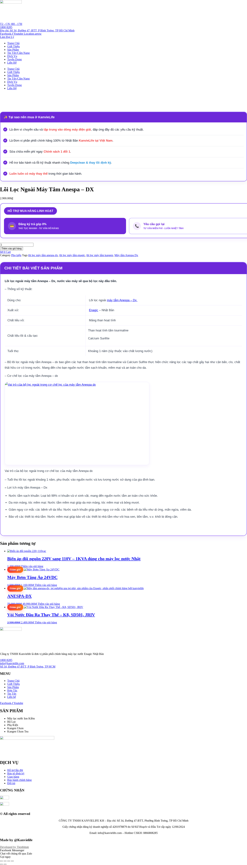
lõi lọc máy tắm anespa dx (43, 255)
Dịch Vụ (12, 56)
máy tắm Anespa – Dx (122, 300)
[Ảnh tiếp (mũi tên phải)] (5, 864)
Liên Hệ (12, 62)
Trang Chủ (13, 43)
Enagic (93, 310)
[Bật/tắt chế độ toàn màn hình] (5, 861)
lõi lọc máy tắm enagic (72, 255)
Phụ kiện (16, 255)
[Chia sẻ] (8, 861)
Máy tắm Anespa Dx (126, 255)
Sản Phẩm (13, 49)
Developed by (14, 847)
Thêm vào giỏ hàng (11, 248)
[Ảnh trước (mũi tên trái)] (1, 864)
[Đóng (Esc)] (12, 861)
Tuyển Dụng (14, 59)
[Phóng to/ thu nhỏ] (1, 861)
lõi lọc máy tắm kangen (99, 255)
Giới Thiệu (13, 46)
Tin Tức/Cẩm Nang (18, 52)
